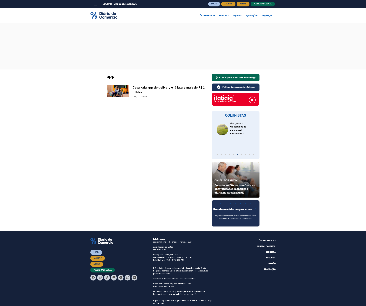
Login (214, 4)
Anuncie (228, 4)
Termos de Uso (170, 300)
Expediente (158, 300)
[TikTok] (107, 277)
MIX (162, 303)
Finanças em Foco (238, 123)
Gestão (272, 263)
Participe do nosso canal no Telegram (238, 87)
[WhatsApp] (127, 277)
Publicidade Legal (263, 4)
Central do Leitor (266, 246)
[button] (217, 155)
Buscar (107, 4)
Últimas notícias (267, 241)
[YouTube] (114, 277)
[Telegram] (121, 277)
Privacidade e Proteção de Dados (192, 300)
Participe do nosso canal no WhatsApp (238, 77)
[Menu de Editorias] (95, 4)
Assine (243, 4)
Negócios (237, 15)
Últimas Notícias (207, 15)
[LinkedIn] (134, 277)
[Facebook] (93, 277)
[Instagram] (100, 277)
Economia (224, 15)
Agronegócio (252, 15)
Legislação (267, 15)
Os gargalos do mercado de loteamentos (238, 130)
